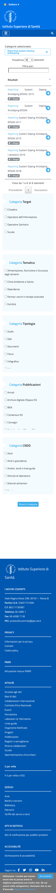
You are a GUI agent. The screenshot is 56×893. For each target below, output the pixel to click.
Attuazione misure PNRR (18, 671)
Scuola (10, 232)
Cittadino (12, 209)
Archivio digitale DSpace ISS (22, 400)
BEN (9, 407)
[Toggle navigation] (5, 33)
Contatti (9, 646)
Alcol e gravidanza (17, 461)
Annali (10, 392)
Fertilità (11, 304)
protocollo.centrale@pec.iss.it (25, 621)
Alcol (10, 453)
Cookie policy (11, 650)
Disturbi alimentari (17, 483)
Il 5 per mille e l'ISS (15, 775)
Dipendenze (13, 289)
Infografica (13, 361)
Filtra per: (28, 66)
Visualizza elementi (28, 59)
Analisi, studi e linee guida (21, 468)
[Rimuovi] (47, 52)
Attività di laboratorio (18, 476)
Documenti (13, 346)
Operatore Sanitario (17, 224)
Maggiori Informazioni (24, 889)
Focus (10, 354)
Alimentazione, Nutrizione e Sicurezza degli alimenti (26, 272)
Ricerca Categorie (28, 504)
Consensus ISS (15, 415)
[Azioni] (5, 4)
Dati (9, 339)
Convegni (12, 422)
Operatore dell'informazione (22, 217)
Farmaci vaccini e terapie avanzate (25, 297)
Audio (10, 331)
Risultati (13, 79)
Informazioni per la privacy (19, 641)
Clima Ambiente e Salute (20, 282)
